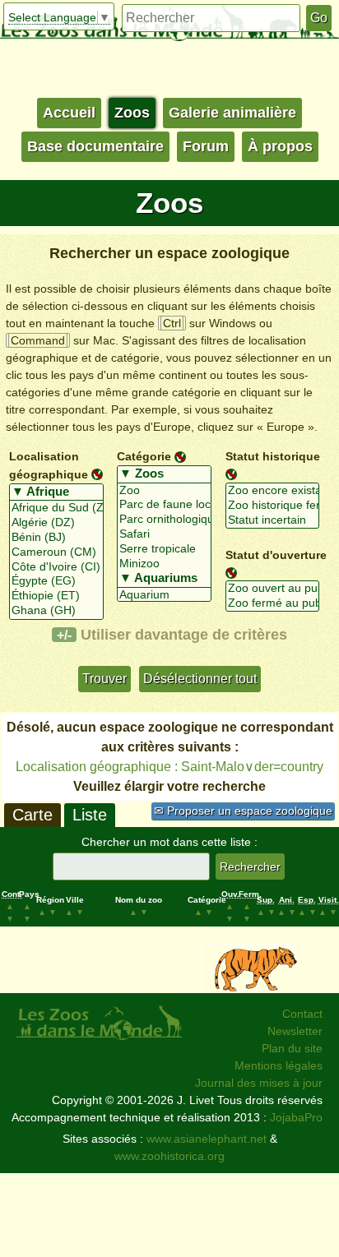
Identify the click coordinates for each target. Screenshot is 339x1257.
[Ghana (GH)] (56, 610)
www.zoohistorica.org (169, 1155)
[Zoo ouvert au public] (272, 588)
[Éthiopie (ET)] (56, 596)
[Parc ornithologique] (164, 519)
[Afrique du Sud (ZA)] (56, 508)
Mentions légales (279, 1065)
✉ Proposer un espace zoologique (243, 810)
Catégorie (144, 456)
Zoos (132, 112)
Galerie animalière (232, 112)
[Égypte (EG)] (56, 581)
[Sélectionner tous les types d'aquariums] (164, 579)
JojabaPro (296, 1117)
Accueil (69, 112)
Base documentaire (95, 146)
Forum (206, 146)
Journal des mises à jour (259, 1082)
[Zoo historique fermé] (272, 505)
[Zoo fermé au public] (272, 603)
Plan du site (292, 1048)
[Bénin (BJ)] (56, 537)
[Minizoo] (164, 564)
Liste (89, 815)
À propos (280, 146)
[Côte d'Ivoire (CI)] (56, 567)
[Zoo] (164, 490)
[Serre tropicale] (164, 549)
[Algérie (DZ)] (56, 522)
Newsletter (295, 1030)
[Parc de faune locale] (164, 504)
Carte (32, 815)
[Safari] (164, 534)
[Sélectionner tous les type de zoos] (164, 474)
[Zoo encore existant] (272, 490)
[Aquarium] (164, 595)
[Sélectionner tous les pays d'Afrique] (56, 492)
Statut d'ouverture (276, 554)
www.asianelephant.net (206, 1138)
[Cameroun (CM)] (56, 552)
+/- (64, 634)
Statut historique (272, 456)
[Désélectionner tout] (97, 473)
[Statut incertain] (272, 520)
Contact (302, 1013)
